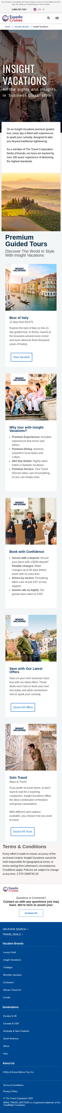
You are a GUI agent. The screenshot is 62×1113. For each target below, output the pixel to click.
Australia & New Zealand (16, 1031)
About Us (9, 1063)
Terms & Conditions (13, 1085)
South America (10, 1038)
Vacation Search (15, 929)
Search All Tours (22, 831)
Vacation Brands (21, 27)
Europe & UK (10, 1016)
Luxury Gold (9, 952)
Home (7, 27)
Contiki (6, 997)
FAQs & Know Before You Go (18, 1072)
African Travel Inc (12, 990)
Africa (6, 1046)
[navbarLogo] (12, 18)
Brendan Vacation (12, 974)
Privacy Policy (10, 1091)
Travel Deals (12, 934)
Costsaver (8, 982)
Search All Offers (23, 707)
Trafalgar (8, 967)
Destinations (11, 1007)
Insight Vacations (12, 959)
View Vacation (21, 357)
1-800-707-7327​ (19, 9)
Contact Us (31, 913)
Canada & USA (11, 1023)
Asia (5, 1053)
